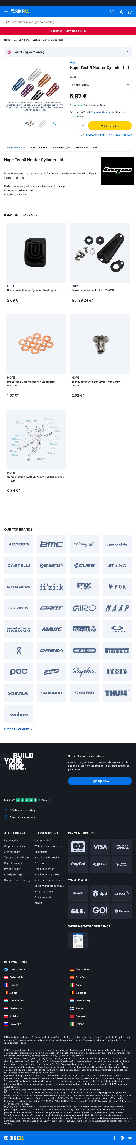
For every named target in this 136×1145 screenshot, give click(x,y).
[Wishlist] (112, 12)
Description (16, 147)
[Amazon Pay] (100, 864)
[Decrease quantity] (73, 125)
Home (7, 39)
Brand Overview (16, 729)
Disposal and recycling (17, 880)
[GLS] (78, 911)
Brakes (36, 39)
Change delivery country (71, 1055)
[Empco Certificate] (78, 940)
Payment (39, 863)
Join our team (12, 851)
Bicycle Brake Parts (53, 39)
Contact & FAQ (43, 840)
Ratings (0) (61, 147)
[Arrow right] (62, 252)
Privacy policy (12, 868)
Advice (38, 902)
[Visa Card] (100, 847)
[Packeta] (121, 911)
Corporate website (15, 846)
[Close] (127, 50)
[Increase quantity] (82, 125)
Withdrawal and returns (47, 846)
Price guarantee (43, 891)
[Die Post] (121, 893)
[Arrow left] (9, 252)
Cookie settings (13, 874)
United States (76, 116)
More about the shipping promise (114, 1095)
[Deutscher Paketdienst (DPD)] (100, 893)
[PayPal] (78, 864)
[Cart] (129, 12)
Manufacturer (87, 147)
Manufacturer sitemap (47, 880)
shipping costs (69, 1037)
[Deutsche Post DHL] (78, 893)
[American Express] (121, 847)
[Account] (121, 12)
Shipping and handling (47, 857)
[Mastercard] (78, 847)
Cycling (17, 39)
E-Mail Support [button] (122, 135)
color (73, 76)
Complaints (40, 851)
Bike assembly (42, 897)
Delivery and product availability (49, 885)
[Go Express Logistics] (100, 911)
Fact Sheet (39, 147)
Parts (27, 39)
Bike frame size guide (46, 874)
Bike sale (56, 31)
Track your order (44, 868)
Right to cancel (13, 863)
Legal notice (11, 840)
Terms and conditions (16, 857)
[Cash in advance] (121, 864)
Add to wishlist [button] (95, 135)
